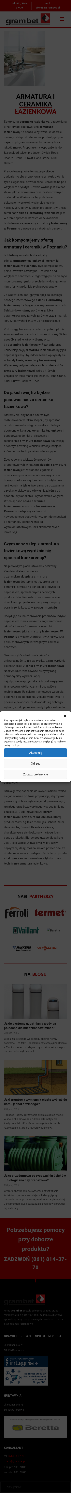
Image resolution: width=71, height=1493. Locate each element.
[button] (65, 716)
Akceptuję (35, 752)
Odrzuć (35, 763)
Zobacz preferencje (35, 774)
